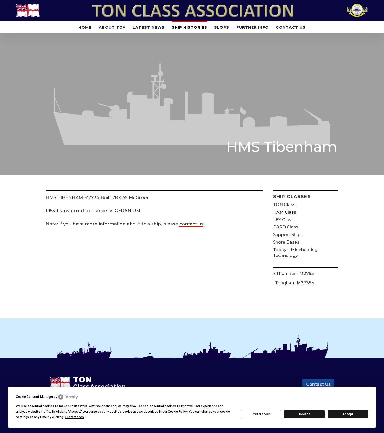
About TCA (112, 27)
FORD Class (285, 227)
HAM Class (284, 212)
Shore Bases (286, 242)
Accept (347, 414)
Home (84, 27)
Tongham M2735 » (294, 282)
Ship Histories (189, 27)
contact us (191, 223)
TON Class (284, 204)
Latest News (149, 27)
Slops (221, 27)
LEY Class (283, 219)
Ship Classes (292, 196)
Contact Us (291, 27)
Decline (304, 414)
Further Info (252, 27)
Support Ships (288, 234)
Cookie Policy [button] (177, 411)
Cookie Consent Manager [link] (34, 397)
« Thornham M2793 (293, 273)
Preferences (261, 414)
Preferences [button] (74, 417)
